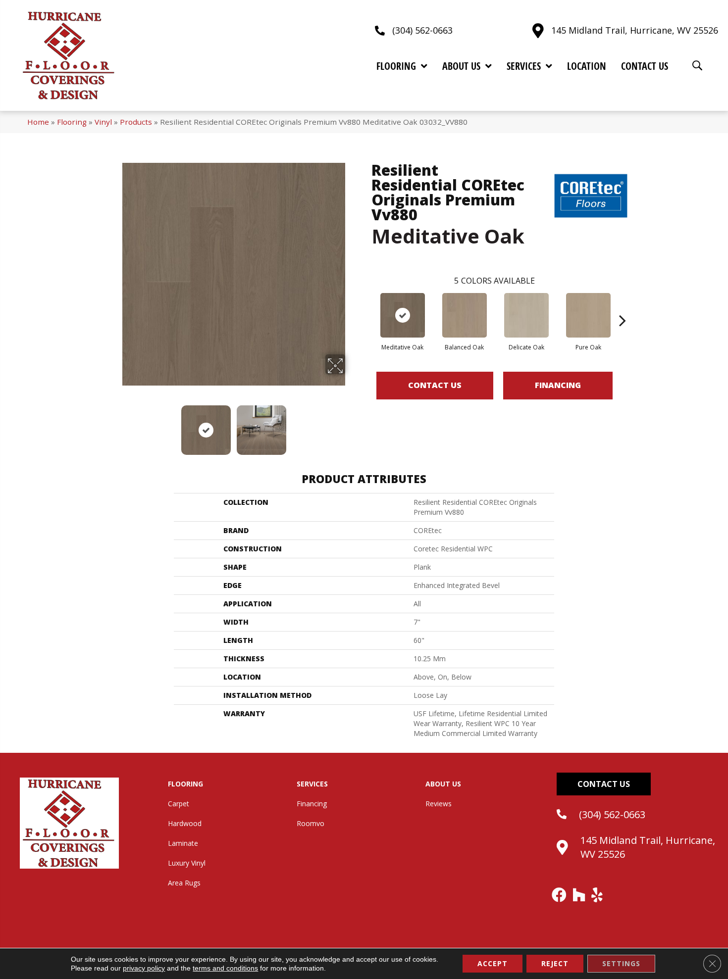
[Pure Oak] (588, 315)
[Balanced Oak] (464, 315)
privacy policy (144, 968)
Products (136, 122)
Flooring (72, 122)
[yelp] (597, 895)
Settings (621, 963)
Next (352, 425)
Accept (492, 963)
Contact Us (435, 385)
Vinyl (103, 122)
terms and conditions (225, 968)
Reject (555, 963)
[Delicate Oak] (526, 315)
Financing (558, 385)
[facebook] (560, 895)
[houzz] (579, 895)
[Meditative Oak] (402, 315)
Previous (115, 425)
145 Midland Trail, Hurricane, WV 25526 (634, 30)
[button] (604, 784)
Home (38, 122)
